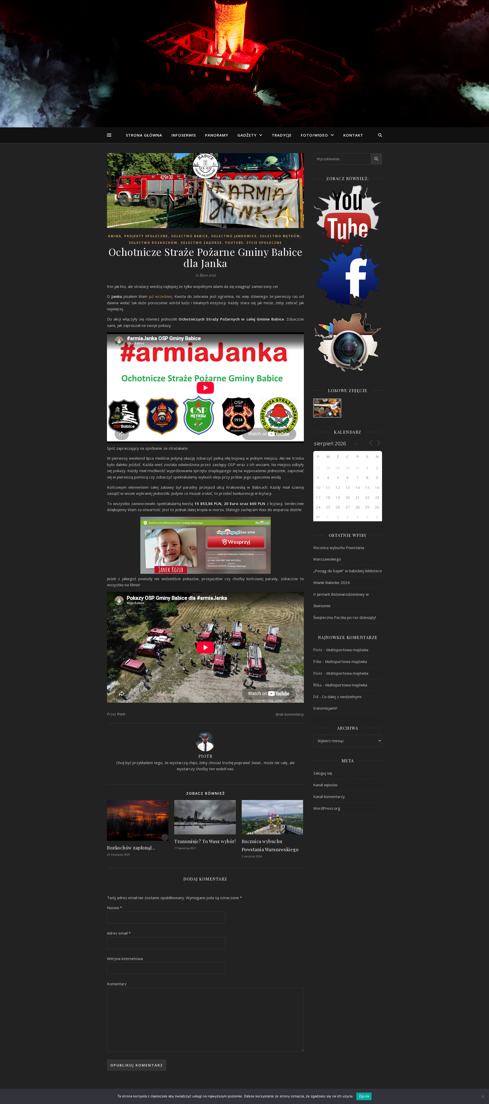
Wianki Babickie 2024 (331, 582)
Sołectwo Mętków (280, 236)
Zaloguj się (322, 773)
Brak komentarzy (290, 714)
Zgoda (364, 1096)
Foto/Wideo (314, 135)
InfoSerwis (183, 135)
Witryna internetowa (125, 958)
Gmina (114, 236)
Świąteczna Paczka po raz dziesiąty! (344, 617)
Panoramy (216, 135)
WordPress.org (326, 808)
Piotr (121, 714)
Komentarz (117, 983)
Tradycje (282, 135)
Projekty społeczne (146, 236)
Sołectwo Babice (189, 236)
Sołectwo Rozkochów (153, 243)
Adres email (119, 933)
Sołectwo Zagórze (201, 243)
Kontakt (353, 135)
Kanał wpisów (325, 784)
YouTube (234, 243)
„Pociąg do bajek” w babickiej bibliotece (347, 570)
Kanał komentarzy (329, 796)
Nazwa (114, 907)
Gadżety (246, 135)
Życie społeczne (264, 243)
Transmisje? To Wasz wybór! (205, 841)
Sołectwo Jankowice (234, 236)
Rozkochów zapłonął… (131, 848)
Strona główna (144, 135)
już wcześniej (160, 296)
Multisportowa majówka (347, 649)
